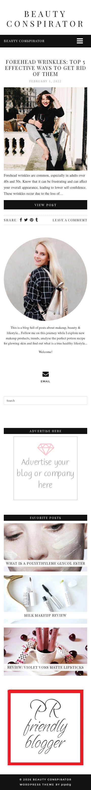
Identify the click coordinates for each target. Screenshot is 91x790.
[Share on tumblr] (37, 220)
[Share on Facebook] (21, 220)
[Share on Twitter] (26, 220)
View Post (46, 205)
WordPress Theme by (45, 784)
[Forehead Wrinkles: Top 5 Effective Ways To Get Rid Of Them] (45, 129)
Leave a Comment (70, 220)
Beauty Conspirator (45, 18)
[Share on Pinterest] (32, 220)
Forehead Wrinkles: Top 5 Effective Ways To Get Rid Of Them (45, 67)
